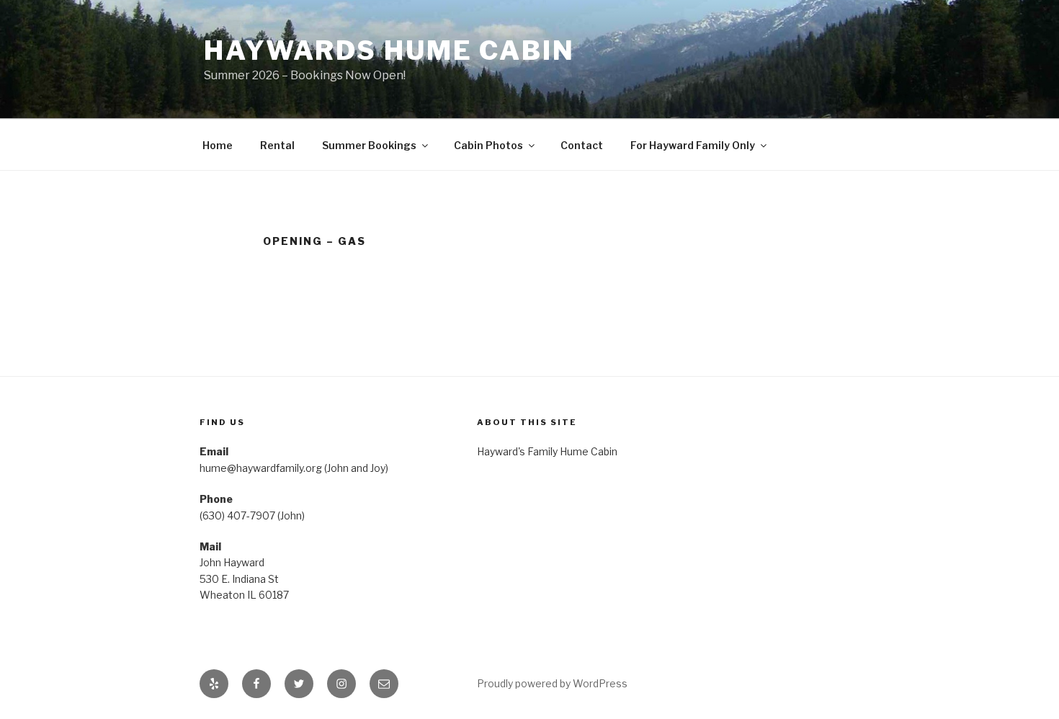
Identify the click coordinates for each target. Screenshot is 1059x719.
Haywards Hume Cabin (389, 50)
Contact (581, 145)
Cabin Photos (488, 145)
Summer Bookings (369, 145)
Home (217, 145)
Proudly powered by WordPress (552, 683)
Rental (277, 145)
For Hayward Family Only (692, 145)
